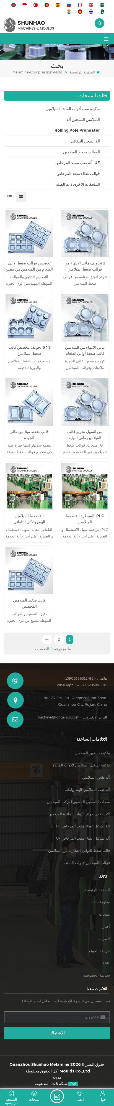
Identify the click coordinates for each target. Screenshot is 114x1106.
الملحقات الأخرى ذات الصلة (78, 184)
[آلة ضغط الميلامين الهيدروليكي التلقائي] (29, 486)
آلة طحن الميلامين (96, 777)
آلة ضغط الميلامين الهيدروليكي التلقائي (29, 518)
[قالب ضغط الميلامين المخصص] (29, 570)
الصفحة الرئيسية (82, 72)
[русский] (70, 5)
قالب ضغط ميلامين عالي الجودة (29, 434)
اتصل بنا (103, 939)
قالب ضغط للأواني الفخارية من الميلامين (79, 850)
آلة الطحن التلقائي (85, 141)
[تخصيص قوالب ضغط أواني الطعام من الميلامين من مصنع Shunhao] (29, 233)
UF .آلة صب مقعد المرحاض (77, 162)
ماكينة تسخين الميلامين (92, 753)
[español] (59, 5)
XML (106, 963)
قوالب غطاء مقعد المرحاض (78, 173)
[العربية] (103, 5)
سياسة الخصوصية (96, 975)
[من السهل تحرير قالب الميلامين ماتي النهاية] (84, 402)
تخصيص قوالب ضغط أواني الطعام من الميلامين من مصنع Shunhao (29, 266)
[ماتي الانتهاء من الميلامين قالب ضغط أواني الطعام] (84, 318)
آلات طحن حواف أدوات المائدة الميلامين (79, 814)
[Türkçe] (36, 5)
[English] (92, 5)
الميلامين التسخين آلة (83, 119)
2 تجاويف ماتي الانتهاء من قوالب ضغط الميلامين (84, 266)
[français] (81, 5)
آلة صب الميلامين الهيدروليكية (87, 790)
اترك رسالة (57, 1096)
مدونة (57, 1077)
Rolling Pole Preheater (77, 130)
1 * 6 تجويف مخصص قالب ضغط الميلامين (29, 350)
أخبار (106, 926)
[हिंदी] (70, 11)
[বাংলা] (14, 5)
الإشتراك (57, 1032)
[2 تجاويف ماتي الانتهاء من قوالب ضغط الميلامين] (84, 233)
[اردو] (103, 11)
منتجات (104, 914)
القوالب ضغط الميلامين (81, 151)
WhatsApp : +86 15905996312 (82, 685)
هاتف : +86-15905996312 (86, 678)
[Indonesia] (25, 5)
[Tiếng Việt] (81, 11)
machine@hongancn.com (58, 717)
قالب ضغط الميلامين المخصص (29, 603)
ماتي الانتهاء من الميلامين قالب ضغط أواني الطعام (85, 350)
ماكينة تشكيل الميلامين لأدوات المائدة (81, 765)
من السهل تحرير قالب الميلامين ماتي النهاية (84, 434)
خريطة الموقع (99, 951)
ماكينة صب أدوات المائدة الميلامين (73, 108)
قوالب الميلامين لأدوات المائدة (86, 863)
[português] (48, 5)
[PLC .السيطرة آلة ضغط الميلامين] (84, 486)
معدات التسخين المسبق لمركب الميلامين (78, 802)
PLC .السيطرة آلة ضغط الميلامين (85, 518)
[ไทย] (92, 11)
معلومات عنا (100, 902)
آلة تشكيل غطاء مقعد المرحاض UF (83, 826)
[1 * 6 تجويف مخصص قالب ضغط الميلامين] (29, 318)
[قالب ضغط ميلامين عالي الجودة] (29, 402)
